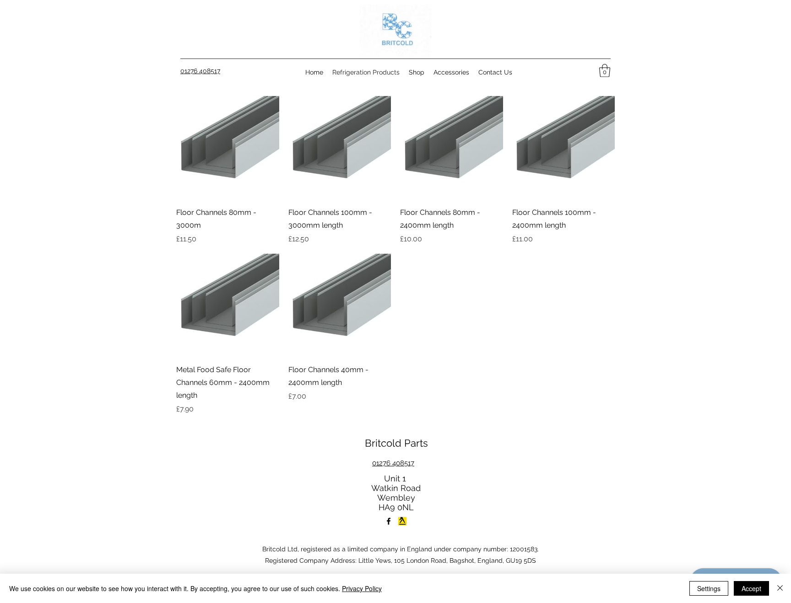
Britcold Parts (396, 443)
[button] (604, 70)
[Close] (780, 588)
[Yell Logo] (402, 521)
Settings (709, 588)
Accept (751, 588)
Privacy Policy (362, 588)
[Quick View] (227, 147)
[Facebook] (388, 521)
